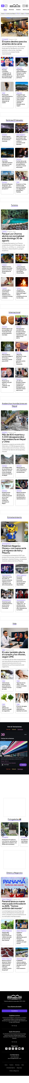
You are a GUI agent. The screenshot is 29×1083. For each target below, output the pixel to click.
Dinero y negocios (21, 575)
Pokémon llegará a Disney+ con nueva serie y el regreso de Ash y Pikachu (14, 549)
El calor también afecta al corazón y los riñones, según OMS (14, 654)
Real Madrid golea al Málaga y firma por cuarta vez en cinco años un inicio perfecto (22, 73)
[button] (26, 835)
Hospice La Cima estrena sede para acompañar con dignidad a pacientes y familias (21, 188)
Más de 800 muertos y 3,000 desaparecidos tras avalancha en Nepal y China (14, 438)
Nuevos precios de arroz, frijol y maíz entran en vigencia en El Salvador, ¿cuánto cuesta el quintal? (6, 965)
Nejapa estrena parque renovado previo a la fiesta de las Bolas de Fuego (7, 270)
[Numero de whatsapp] (16, 1049)
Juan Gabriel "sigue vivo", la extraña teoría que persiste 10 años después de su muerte (22, 606)
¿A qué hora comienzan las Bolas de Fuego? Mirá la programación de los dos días (22, 294)
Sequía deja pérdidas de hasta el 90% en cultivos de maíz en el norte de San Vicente (7, 936)
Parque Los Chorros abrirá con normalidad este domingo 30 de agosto (13, 237)
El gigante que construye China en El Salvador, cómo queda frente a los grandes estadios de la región (21, 100)
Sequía (2, 13)
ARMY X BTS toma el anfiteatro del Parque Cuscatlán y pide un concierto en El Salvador (21, 140)
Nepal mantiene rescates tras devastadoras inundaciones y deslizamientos (21, 495)
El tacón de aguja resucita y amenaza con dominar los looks (22, 708)
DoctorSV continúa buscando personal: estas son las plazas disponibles (21, 581)
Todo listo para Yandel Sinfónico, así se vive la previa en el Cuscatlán (7, 605)
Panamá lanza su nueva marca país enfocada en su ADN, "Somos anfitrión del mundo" (14, 904)
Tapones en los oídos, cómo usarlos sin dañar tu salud (22, 685)
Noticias (11, 9)
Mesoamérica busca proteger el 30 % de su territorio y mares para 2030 (7, 358)
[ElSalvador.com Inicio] (15, 5)
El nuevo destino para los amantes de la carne (14, 42)
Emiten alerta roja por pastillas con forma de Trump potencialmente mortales (7, 332)
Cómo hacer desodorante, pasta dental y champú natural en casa (6, 686)
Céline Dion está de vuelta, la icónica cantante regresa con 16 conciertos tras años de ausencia (7, 581)
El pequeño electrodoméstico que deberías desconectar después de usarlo (7, 98)
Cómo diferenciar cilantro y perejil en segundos (6, 708)
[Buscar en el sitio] (6, 6)
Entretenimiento (21, 134)
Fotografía (5, 39)
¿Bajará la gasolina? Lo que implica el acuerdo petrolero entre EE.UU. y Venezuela (21, 359)
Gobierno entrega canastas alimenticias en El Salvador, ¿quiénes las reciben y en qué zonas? (22, 938)
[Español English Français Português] (27, 6)
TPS (18, 13)
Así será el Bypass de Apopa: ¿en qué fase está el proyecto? (7, 186)
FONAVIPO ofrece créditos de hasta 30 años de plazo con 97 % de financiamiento (22, 964)
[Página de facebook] (6, 1049)
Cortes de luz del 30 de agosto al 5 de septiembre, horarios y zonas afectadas (21, 164)
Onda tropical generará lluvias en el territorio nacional (6, 139)
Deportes (4, 68)
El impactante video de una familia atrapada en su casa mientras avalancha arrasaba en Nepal (7, 498)
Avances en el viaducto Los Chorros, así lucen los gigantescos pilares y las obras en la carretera (9, 842)
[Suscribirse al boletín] (2, 6)
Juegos (22, 13)
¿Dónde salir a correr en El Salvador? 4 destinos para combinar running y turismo (7, 294)
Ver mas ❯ (14, 1025)
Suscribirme (14, 1011)
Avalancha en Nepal (10, 13)
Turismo (18, 9)
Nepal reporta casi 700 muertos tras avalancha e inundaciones (22, 470)
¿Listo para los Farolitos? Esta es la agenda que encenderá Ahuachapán (22, 270)
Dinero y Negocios (14, 1070)
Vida (3, 93)
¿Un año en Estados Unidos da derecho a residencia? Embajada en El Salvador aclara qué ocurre (21, 385)
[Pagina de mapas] (24, 6)
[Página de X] (9, 1049)
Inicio (5, 9)
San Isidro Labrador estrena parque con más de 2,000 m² (7, 163)
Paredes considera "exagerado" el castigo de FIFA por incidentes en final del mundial (7, 73)
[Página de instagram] (13, 1049)
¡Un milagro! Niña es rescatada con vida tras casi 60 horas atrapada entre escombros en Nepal (7, 471)
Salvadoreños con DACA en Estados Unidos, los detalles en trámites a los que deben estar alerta (21, 333)
